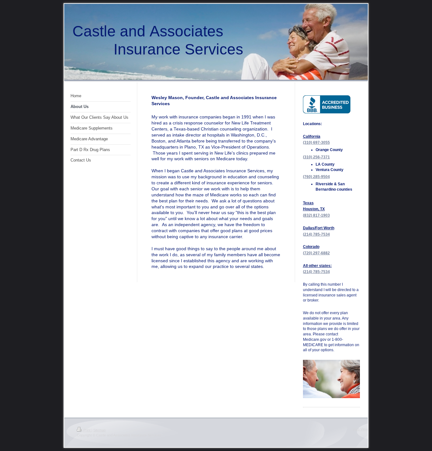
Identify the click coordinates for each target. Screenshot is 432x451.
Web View (360, 429)
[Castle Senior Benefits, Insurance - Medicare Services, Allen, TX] (326, 104)
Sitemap (99, 430)
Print (87, 430)
